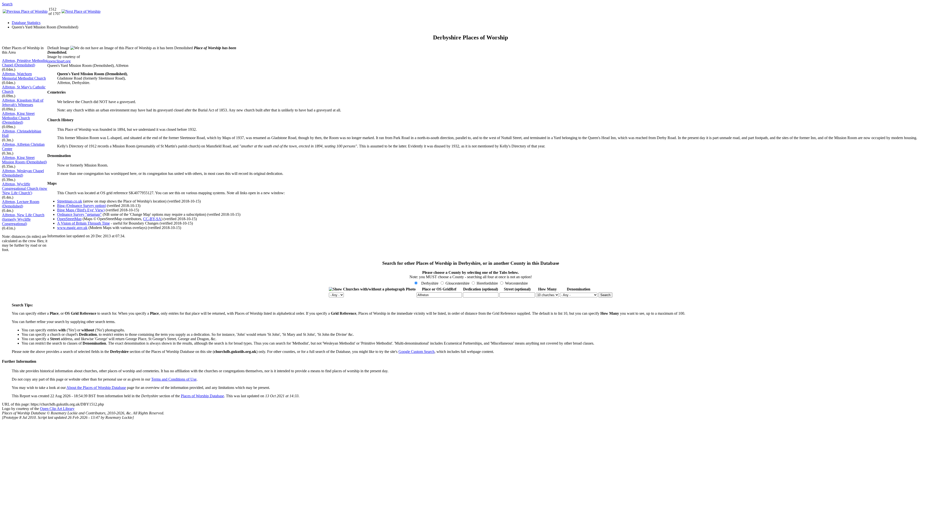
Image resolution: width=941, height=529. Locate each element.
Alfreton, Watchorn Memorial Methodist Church (24, 76)
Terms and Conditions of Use (174, 379)
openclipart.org (59, 61)
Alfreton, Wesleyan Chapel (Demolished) (23, 173)
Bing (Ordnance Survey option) (81, 206)
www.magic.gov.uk (72, 228)
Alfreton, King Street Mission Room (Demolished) (24, 160)
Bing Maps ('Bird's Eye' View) (81, 210)
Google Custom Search (416, 351)
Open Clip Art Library (57, 409)
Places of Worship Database (202, 396)
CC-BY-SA (152, 219)
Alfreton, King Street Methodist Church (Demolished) (18, 117)
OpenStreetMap (69, 219)
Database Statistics (26, 23)
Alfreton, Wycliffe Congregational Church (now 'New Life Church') (24, 188)
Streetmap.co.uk (69, 201)
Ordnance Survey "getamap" (79, 214)
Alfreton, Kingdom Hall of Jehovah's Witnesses (22, 102)
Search (7, 4)
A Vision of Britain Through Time (83, 223)
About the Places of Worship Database (96, 387)
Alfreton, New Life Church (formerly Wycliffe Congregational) (23, 219)
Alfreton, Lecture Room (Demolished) (20, 204)
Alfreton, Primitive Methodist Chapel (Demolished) (24, 63)
